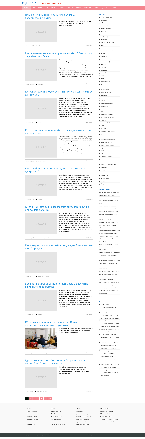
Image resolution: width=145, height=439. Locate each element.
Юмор (102, 184)
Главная (26, 8)
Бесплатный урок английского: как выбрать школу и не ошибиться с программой (108, 238)
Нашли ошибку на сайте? (107, 422)
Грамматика (51, 8)
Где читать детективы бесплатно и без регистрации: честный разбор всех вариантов (55, 362)
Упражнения (104, 167)
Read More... (89, 45)
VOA (102, 34)
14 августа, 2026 (30, 238)
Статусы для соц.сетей (107, 156)
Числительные (105, 178)
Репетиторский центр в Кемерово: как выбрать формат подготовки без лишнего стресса (109, 274)
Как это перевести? (106, 86)
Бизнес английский (106, 59)
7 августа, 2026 (30, 391)
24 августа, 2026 (30, 46)
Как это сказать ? (42, 161)
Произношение (38, 8)
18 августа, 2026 (30, 122)
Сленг (102, 153)
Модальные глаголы (106, 109)
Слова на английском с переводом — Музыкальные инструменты (110, 345)
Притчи (103, 136)
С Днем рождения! (106, 148)
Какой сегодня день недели (83, 416)
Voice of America (104, 408)
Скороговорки (79, 411)
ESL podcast (104, 20)
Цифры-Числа (104, 175)
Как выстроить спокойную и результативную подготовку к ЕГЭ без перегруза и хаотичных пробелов (109, 282)
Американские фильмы (107, 48)
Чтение (70, 8)
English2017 (29, 3)
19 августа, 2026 (30, 84)
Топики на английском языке (108, 164)
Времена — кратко (32, 416)
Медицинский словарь (107, 103)
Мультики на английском (107, 117)
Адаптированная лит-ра (107, 42)
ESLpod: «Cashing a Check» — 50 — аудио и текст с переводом (110, 337)
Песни (102, 125)
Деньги (102, 75)
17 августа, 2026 (30, 161)
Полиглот (87, 8)
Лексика (61, 8)
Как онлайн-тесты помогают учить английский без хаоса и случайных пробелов (108, 200)
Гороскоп (103, 67)
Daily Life (40, 314)
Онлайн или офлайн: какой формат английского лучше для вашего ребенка (108, 225)
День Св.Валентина (106, 73)
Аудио (97, 8)
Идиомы (103, 84)
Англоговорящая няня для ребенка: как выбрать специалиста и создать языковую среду (109, 290)
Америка (103, 45)
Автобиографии (105, 37)
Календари (104, 95)
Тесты (78, 8)
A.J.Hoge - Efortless (42, 391)
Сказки (102, 150)
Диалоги (105, 8)
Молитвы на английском (107, 114)
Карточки (103, 98)
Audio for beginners (106, 28)
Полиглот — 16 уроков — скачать (109, 419)
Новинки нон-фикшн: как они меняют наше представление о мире (50, 16)
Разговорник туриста (106, 142)
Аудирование (41, 84)
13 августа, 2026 (30, 276)
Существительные (106, 161)
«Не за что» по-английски (58, 424)
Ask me (114, 8)
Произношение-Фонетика (108, 139)
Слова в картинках (56, 411)
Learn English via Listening (108, 25)
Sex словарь (104, 31)
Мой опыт (40, 46)
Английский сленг (56, 414)
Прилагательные (105, 134)
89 (50, 398)
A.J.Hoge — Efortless (106, 17)
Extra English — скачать (106, 411)
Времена (103, 64)
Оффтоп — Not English (107, 123)
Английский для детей (43, 238)
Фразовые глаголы (106, 172)
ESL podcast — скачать (106, 416)
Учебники (103, 170)
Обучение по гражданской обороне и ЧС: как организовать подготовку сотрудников (51, 323)
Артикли (103, 53)
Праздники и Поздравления (108, 131)
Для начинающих (105, 81)
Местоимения (104, 106)
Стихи (102, 159)
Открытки (103, 120)
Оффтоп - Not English (43, 353)
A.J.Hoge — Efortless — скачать (108, 414)
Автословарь (104, 39)
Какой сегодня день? (106, 92)
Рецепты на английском (107, 145)
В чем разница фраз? (107, 61)
